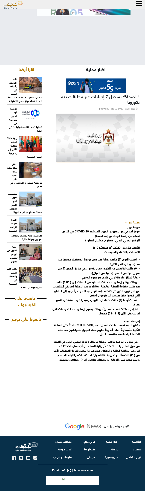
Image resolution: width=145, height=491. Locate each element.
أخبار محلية (112, 441)
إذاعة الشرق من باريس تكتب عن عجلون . (12, 253)
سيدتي (91, 456)
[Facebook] (14, 457)
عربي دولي (89, 441)
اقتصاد (137, 449)
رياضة (114, 449)
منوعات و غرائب (62, 456)
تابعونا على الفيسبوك (25, 300)
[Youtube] (28, 457)
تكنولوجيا (89, 449)
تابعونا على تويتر (26, 318)
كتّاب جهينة (65, 449)
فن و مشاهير (133, 456)
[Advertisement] (72, 37)
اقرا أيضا (26, 69)
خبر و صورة (111, 456)
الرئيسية (136, 441)
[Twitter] (21, 457)
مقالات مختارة (63, 441)
